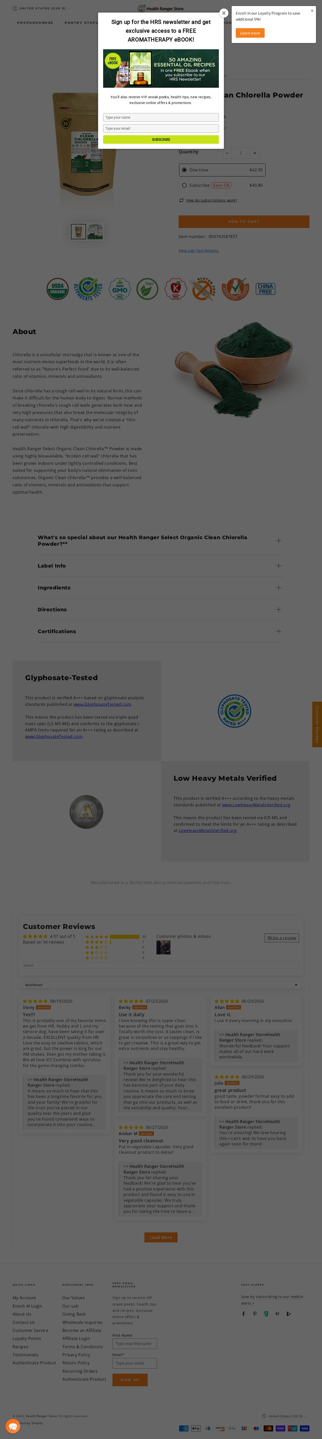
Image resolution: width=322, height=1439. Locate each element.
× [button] (312, 10)
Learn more (250, 32)
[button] (13, 1426)
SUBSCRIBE (161, 139)
